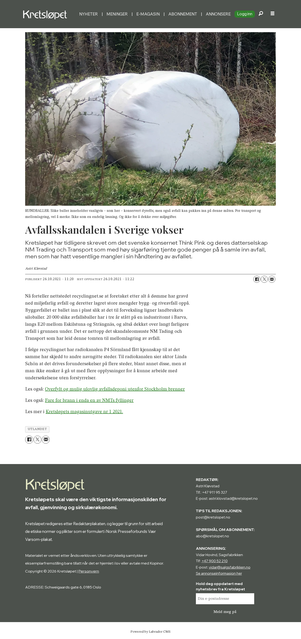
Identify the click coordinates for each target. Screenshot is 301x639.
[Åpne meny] (272, 14)
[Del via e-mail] (271, 279)
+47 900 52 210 (215, 561)
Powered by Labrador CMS (150, 631)
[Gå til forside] (49, 14)
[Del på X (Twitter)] (264, 279)
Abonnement (182, 14)
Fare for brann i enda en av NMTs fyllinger (89, 400)
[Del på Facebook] (256, 279)
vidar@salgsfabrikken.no (229, 567)
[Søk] (261, 14)
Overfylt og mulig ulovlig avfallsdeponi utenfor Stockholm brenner (115, 389)
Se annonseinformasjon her (219, 573)
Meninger (117, 14)
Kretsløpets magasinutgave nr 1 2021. (84, 412)
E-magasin (148, 14)
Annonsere (218, 14)
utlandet (37, 429)
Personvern (88, 571)
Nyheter (88, 14)
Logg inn (244, 13)
